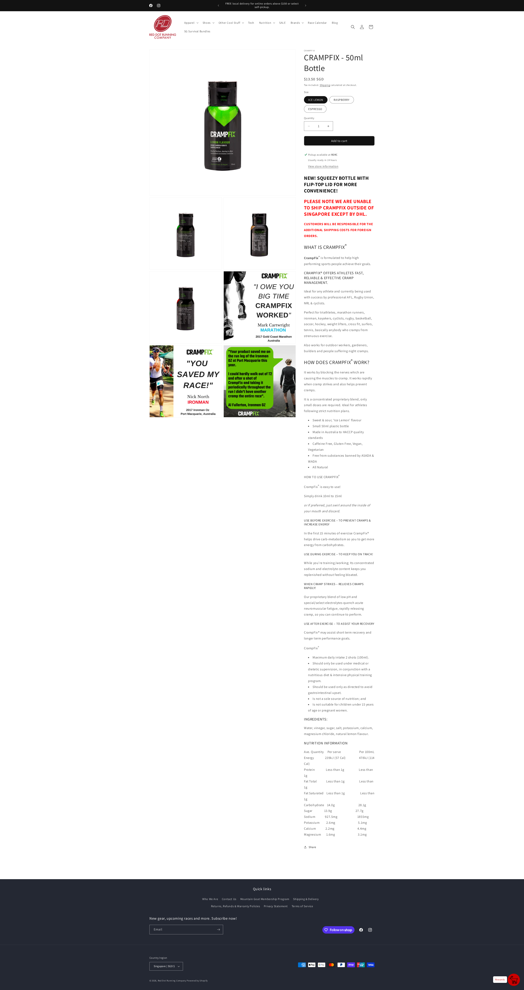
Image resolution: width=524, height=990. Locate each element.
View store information (323, 166)
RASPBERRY (342, 100)
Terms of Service (302, 906)
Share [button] (312, 847)
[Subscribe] (218, 929)
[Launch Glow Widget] (514, 980)
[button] (191, 22)
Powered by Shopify (197, 980)
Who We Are (210, 899)
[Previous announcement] (218, 5)
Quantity (309, 118)
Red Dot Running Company (172, 980)
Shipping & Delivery (305, 899)
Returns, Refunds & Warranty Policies (235, 906)
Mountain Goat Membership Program (264, 899)
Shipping (325, 85)
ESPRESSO (315, 109)
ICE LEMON (315, 100)
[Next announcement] (305, 5)
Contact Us (229, 899)
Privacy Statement (276, 906)
